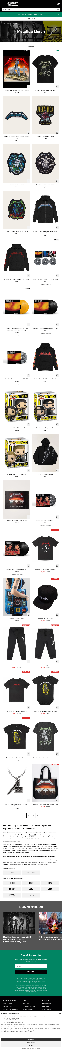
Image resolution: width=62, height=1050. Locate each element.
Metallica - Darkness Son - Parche (45, 184)
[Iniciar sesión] (54, 3)
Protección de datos (28, 1009)
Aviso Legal (26, 1003)
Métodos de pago (7, 1006)
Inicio (4, 23)
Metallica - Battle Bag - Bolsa (16, 618)
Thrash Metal (31, 873)
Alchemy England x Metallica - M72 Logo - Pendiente (16, 805)
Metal (12, 873)
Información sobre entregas (10, 1009)
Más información (38, 14)
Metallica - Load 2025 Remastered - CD (45, 520)
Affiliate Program (46, 1009)
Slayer (34, 832)
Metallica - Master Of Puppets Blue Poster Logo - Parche (17, 137)
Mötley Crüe (31, 895)
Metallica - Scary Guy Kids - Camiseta (45, 569)
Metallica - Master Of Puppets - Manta (17, 520)
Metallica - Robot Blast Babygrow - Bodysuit (45, 711)
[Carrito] (58, 4)
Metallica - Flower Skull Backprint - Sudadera (45, 379)
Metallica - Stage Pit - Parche (16, 184)
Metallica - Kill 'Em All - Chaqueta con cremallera (16, 279)
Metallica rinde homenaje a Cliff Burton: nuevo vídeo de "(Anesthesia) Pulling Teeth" (17, 939)
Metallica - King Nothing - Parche (45, 136)
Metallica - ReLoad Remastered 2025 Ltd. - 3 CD (45, 279)
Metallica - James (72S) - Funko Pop (16, 474)
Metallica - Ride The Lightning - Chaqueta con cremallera (45, 232)
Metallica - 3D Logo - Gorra (45, 618)
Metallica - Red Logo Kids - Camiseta (16, 711)
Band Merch (9, 23)
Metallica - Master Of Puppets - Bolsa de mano (45, 804)
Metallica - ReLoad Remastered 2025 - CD (16, 379)
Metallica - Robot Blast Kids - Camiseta (16, 757)
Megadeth (38, 832)
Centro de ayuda (7, 1003)
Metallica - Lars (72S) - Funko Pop (45, 428)
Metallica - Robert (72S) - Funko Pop (16, 428)
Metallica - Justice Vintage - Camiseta (45, 90)
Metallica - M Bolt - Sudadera (45, 474)
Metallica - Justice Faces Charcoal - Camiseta (45, 757)
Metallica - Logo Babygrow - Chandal (45, 665)
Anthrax (45, 832)
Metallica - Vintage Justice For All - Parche (16, 231)
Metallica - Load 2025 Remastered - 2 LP (16, 569)
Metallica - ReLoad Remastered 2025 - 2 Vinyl (45, 328)
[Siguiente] (38, 815)
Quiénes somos (46, 1003)
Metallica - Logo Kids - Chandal (16, 665)
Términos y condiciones (29, 1006)
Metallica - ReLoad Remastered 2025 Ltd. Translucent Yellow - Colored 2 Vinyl (17, 329)
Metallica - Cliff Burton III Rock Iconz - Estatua (17, 90)
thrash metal (32, 834)
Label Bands (45, 1006)
